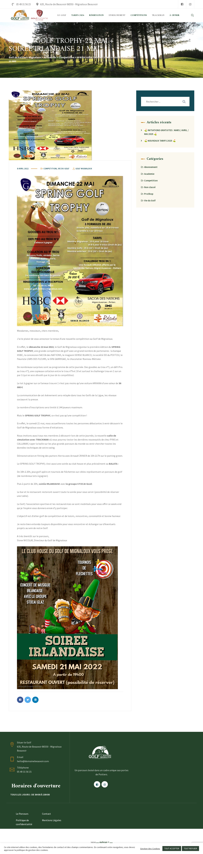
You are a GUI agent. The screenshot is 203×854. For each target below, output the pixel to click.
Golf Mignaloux (83, 168)
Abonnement (150, 167)
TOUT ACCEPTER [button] (171, 848)
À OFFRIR (175, 15)
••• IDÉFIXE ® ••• (104, 842)
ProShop (148, 193)
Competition (50, 168)
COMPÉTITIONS (139, 15)
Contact (46, 813)
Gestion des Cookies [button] (150, 848)
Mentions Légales (51, 820)
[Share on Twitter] (28, 700)
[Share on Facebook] (20, 700)
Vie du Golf (63, 168)
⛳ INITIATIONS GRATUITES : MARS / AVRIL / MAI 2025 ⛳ (166, 132)
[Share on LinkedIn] (35, 700)
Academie (149, 173)
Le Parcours (22, 813)
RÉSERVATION (96, 15)
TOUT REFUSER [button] (190, 848)
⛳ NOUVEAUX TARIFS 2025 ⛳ (160, 140)
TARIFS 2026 (77, 15)
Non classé (149, 187)
